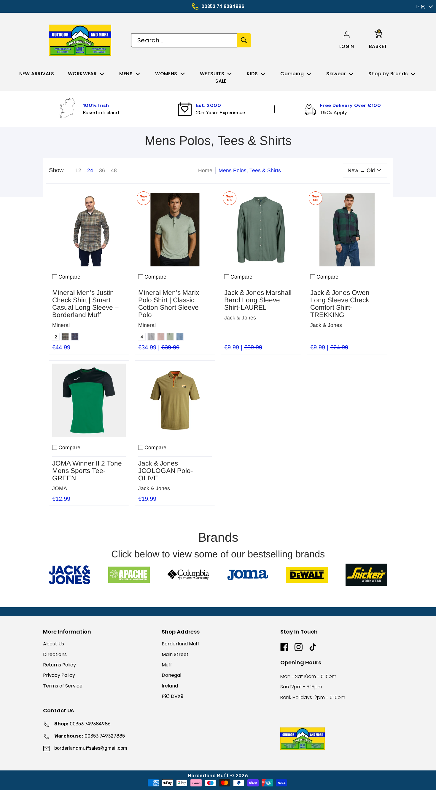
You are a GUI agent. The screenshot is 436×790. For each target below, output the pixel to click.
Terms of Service (62, 685)
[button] (346, 46)
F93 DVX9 (172, 696)
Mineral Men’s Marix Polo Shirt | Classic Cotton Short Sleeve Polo (168, 304)
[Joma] (247, 574)
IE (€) (421, 6)
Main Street (175, 654)
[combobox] (184, 40)
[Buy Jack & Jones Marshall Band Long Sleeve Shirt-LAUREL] (261, 229)
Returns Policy (59, 664)
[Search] (244, 40)
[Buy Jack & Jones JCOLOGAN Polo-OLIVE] (175, 400)
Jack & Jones (240, 318)
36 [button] (102, 170)
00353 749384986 (82, 724)
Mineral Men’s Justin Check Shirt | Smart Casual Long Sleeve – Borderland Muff (85, 304)
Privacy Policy (59, 675)
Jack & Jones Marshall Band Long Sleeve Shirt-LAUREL (258, 300)
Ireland (170, 685)
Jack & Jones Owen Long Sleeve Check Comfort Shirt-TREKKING (340, 304)
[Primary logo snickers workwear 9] (366, 575)
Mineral (61, 325)
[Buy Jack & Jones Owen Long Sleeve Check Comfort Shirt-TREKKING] (347, 229)
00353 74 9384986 (222, 6)
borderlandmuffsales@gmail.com (90, 748)
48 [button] (114, 170)
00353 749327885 (89, 736)
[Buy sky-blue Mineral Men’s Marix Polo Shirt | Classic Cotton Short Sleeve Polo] (175, 229)
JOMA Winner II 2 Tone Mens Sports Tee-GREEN (87, 471)
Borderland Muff (180, 643)
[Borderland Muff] (81, 40)
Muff (167, 664)
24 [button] (90, 170)
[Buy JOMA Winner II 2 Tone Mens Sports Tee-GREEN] (89, 400)
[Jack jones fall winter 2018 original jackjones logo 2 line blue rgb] (69, 574)
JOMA (59, 488)
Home (205, 170)
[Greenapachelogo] (129, 575)
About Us (53, 643)
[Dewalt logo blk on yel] (307, 575)
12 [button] (78, 170)
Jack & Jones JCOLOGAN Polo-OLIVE (165, 471)
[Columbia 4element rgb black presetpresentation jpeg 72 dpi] (188, 575)
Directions (55, 654)
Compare (69, 277)
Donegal (171, 675)
